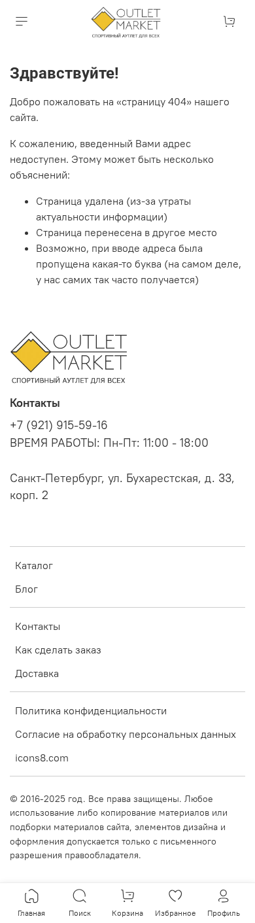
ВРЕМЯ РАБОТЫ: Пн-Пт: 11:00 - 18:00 (109, 443)
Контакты (37, 626)
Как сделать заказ (58, 649)
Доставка (37, 673)
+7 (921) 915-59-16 (59, 425)
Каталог (34, 565)
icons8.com (42, 757)
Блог (26, 588)
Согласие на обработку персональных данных (125, 733)
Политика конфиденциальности (91, 710)
